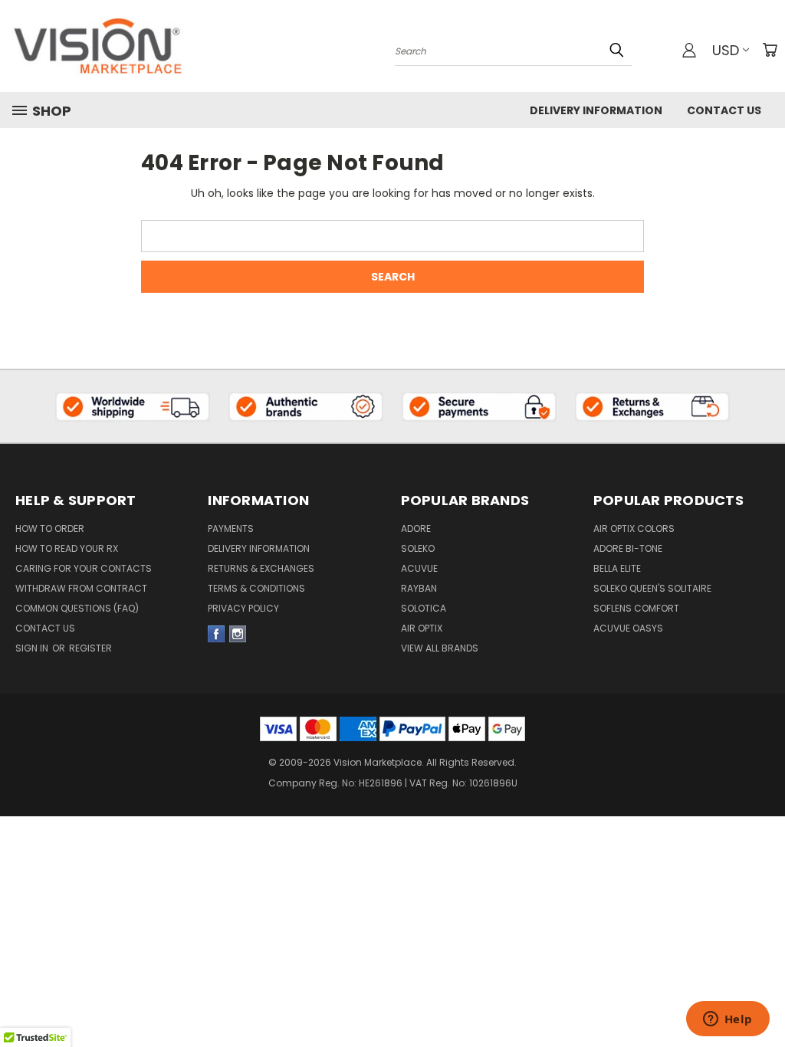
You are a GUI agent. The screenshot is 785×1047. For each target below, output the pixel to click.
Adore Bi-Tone (627, 548)
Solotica (423, 608)
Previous (761, 971)
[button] (133, 406)
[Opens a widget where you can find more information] (727, 1020)
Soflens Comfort (636, 608)
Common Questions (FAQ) (77, 608)
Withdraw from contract (81, 588)
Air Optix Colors (634, 528)
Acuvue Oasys (628, 628)
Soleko (418, 548)
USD (725, 50)
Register (90, 648)
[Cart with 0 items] (769, 49)
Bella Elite (617, 568)
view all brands (439, 648)
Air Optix (421, 628)
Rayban (419, 588)
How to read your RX (66, 548)
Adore (416, 528)
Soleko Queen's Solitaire (652, 588)
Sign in (33, 648)
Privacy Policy (243, 608)
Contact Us (724, 110)
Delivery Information (596, 110)
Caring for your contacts (83, 568)
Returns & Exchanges (261, 568)
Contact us (45, 628)
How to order (49, 528)
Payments (231, 528)
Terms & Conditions (256, 588)
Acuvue (419, 568)
